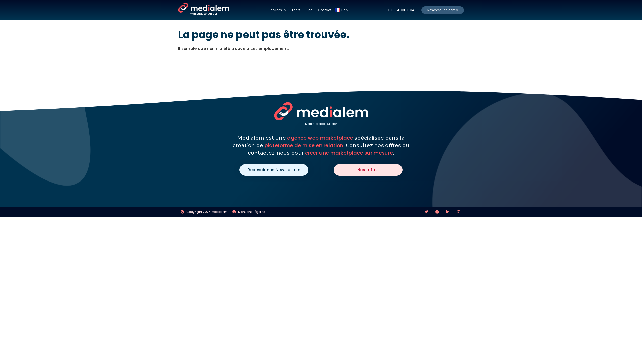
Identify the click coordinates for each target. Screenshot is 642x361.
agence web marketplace (320, 137)
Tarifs (296, 10)
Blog (309, 10)
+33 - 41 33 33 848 (402, 10)
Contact (324, 10)
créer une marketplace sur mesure (349, 152)
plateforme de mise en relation (304, 145)
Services (275, 10)
